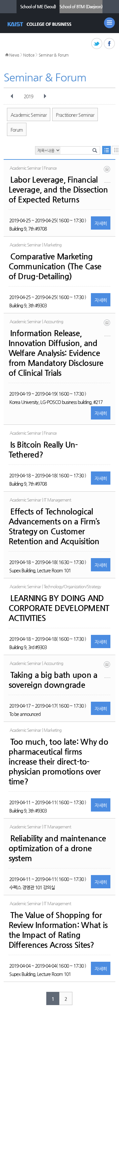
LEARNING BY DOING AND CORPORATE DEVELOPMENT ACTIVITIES (59, 608)
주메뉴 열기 (109, 22)
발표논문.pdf (107, 174)
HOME (7, 55)
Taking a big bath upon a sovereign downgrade (53, 679)
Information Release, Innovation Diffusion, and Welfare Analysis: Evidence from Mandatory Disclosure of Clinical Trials (56, 353)
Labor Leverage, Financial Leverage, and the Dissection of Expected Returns (58, 189)
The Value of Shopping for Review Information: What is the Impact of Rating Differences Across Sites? (58, 930)
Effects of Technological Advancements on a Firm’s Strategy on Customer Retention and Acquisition (54, 526)
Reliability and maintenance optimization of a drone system (57, 848)
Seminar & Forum (54, 55)
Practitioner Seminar (75, 114)
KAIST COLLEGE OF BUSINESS (40, 24)
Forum (17, 129)
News (14, 55)
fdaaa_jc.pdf (107, 327)
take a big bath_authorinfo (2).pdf (107, 669)
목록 (106, 150)
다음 (45, 96)
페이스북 (109, 44)
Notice (28, 55)
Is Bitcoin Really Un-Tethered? (43, 449)
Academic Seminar (29, 114)
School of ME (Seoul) (38, 6)
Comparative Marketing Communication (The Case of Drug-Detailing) (55, 266)
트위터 (97, 44)
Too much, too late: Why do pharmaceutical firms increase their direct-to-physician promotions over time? (58, 761)
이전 (12, 96)
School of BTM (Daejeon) (81, 6)
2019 (28, 96)
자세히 (101, 223)
